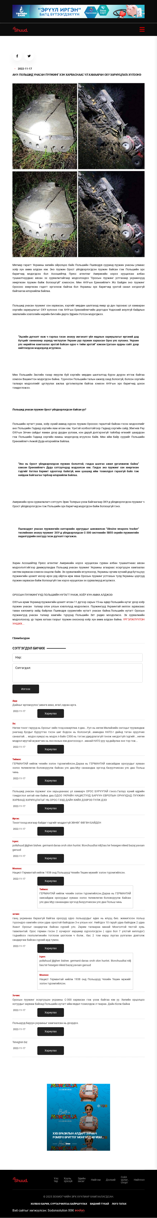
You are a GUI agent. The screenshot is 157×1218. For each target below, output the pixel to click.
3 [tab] (68, 1143)
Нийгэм (96, 1179)
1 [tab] (55, 1068)
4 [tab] (74, 1143)
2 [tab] (61, 1143)
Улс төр (56, 1179)
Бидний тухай (99, 1203)
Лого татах (119, 1203)
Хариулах (51, 713)
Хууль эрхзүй (68, 1179)
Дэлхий (110, 1179)
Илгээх (25, 689)
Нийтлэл (139, 1179)
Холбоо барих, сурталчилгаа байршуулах (59, 1203)
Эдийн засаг (82, 1179)
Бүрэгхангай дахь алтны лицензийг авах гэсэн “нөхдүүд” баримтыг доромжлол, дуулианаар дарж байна (96, 1135)
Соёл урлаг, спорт (124, 1180)
